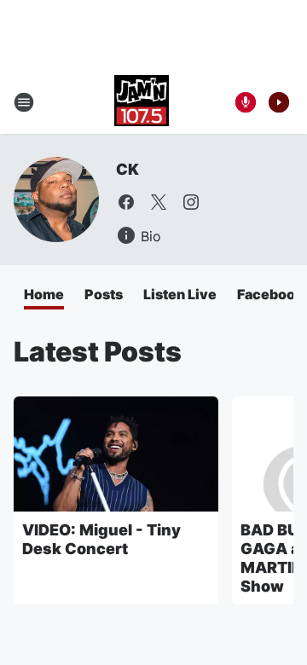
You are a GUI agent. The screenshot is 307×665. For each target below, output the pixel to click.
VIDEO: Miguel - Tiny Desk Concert (101, 539)
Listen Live (180, 294)
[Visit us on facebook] (126, 202)
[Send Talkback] (245, 102)
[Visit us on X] (158, 202)
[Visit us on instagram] (191, 202)
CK (127, 169)
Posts (103, 294)
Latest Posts (98, 351)
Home (44, 294)
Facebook (270, 294)
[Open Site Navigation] (24, 102)
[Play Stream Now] (279, 102)
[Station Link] (141, 102)
